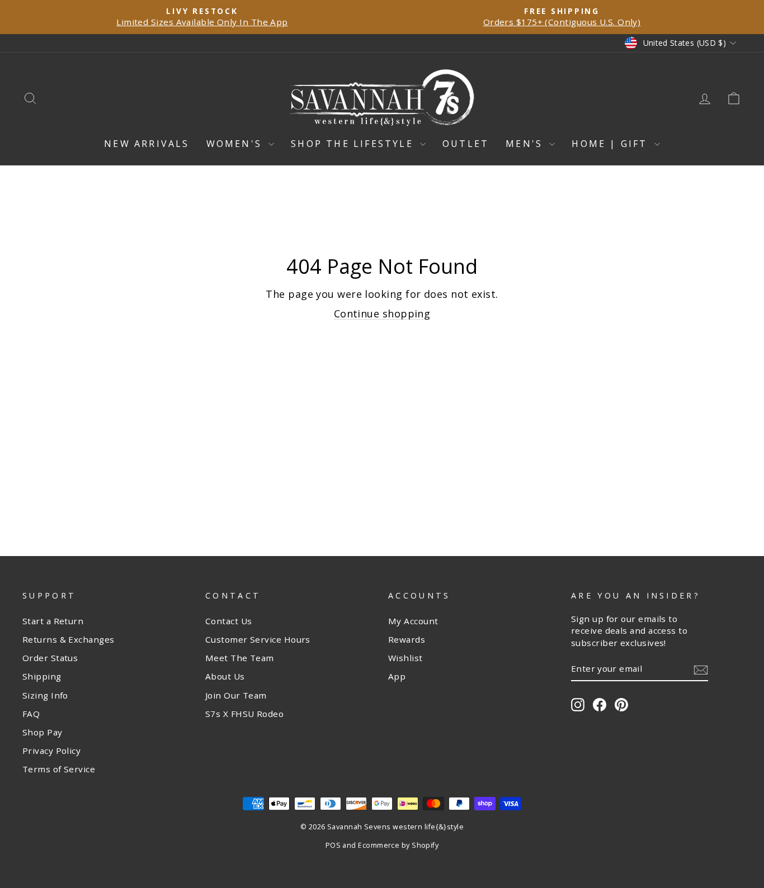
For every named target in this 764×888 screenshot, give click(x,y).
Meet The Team (239, 657)
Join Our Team (236, 695)
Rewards (406, 639)
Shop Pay (42, 732)
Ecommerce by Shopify (398, 845)
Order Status (50, 657)
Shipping (42, 676)
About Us (225, 676)
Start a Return (52, 620)
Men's (526, 143)
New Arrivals (146, 143)
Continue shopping (382, 313)
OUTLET (465, 143)
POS (333, 845)
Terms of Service (58, 769)
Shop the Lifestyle (354, 143)
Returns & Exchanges (68, 639)
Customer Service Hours (257, 639)
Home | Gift (611, 143)
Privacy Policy (51, 750)
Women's (236, 143)
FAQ (31, 713)
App (396, 676)
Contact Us (228, 620)
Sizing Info (45, 695)
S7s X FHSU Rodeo (244, 713)
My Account (413, 620)
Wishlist (405, 657)
